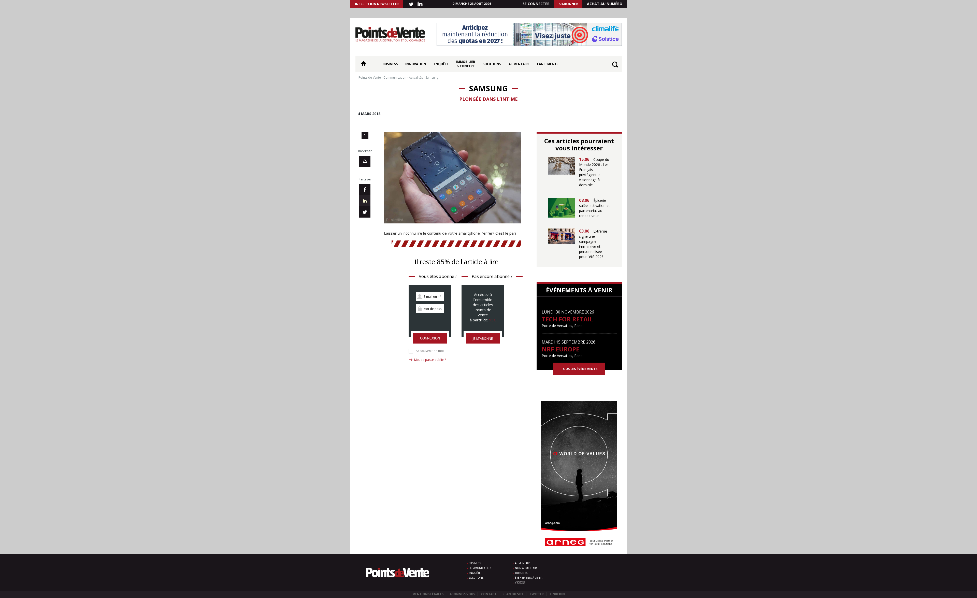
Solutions (492, 64)
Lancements (547, 64)
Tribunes (521, 573)
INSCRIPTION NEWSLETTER (377, 4)
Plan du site (513, 594)
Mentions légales (427, 594)
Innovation (415, 64)
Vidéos (520, 582)
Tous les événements (579, 369)
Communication (480, 568)
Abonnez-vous (462, 594)
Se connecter (536, 3)
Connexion (430, 338)
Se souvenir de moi (430, 351)
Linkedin (557, 594)
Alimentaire (519, 64)
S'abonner (568, 4)
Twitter (537, 594)
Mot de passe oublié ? (430, 360)
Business (390, 64)
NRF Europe (560, 349)
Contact (488, 594)
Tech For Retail (567, 319)
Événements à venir (528, 577)
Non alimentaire (526, 568)
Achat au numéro (604, 3)
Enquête (441, 64)
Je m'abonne (483, 338)
